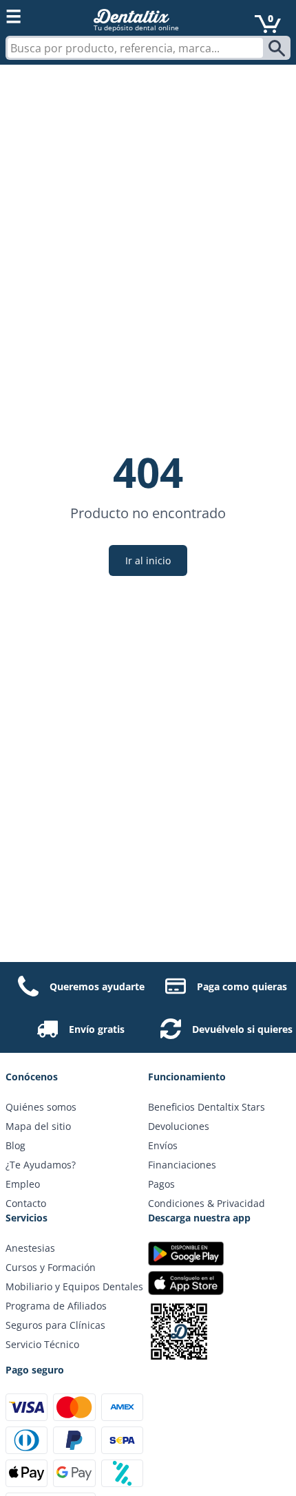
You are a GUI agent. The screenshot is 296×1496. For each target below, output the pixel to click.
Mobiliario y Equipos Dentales (74, 1286)
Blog (15, 1145)
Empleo (23, 1183)
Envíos (163, 1145)
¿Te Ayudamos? (41, 1164)
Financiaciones (182, 1164)
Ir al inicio (148, 560)
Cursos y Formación (51, 1267)
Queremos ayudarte (97, 986)
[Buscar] (278, 48)
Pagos (161, 1183)
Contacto (26, 1203)
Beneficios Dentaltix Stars (206, 1106)
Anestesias (30, 1247)
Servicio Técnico (42, 1344)
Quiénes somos (41, 1106)
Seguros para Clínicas (55, 1325)
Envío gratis (97, 1029)
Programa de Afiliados (56, 1305)
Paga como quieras (242, 986)
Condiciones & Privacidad (206, 1203)
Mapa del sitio (38, 1126)
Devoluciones (178, 1126)
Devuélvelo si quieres (242, 1029)
